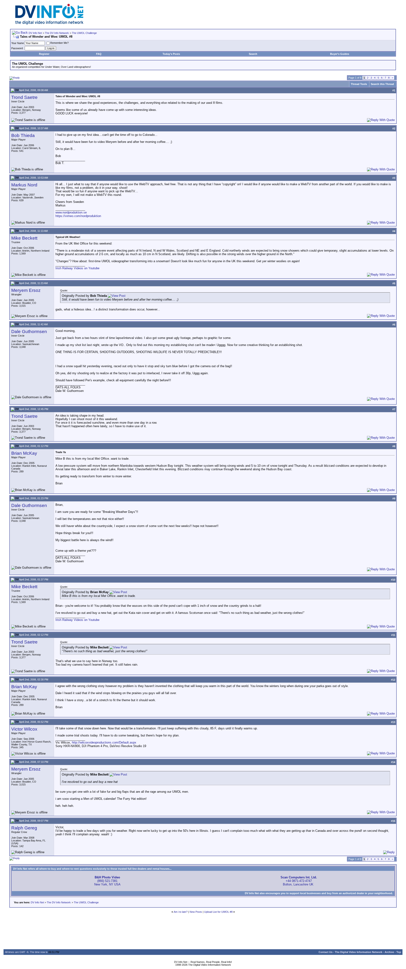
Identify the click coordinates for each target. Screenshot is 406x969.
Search (253, 53)
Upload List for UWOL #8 (218, 911)
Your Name (17, 43)
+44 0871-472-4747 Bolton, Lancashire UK (299, 881)
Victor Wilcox (24, 729)
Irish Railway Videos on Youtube (77, 268)
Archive (389, 952)
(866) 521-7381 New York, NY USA (107, 881)
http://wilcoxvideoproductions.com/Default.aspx (104, 742)
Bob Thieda (23, 135)
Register (44, 53)
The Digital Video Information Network (358, 952)
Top (398, 952)
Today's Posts (171, 53)
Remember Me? (59, 42)
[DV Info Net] (49, 23)
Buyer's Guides (339, 53)
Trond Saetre (24, 97)
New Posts (196, 911)
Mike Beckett (24, 238)
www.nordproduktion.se (71, 212)
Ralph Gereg (24, 827)
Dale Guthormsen (29, 331)
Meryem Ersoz (26, 290)
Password (17, 48)
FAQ (99, 53)
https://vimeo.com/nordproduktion (78, 216)
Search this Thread (382, 84)
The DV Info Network (57, 33)
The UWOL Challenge (84, 33)
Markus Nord (24, 184)
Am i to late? (180, 911)
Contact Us (325, 952)
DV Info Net (35, 33)
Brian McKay (24, 453)
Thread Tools (359, 84)
